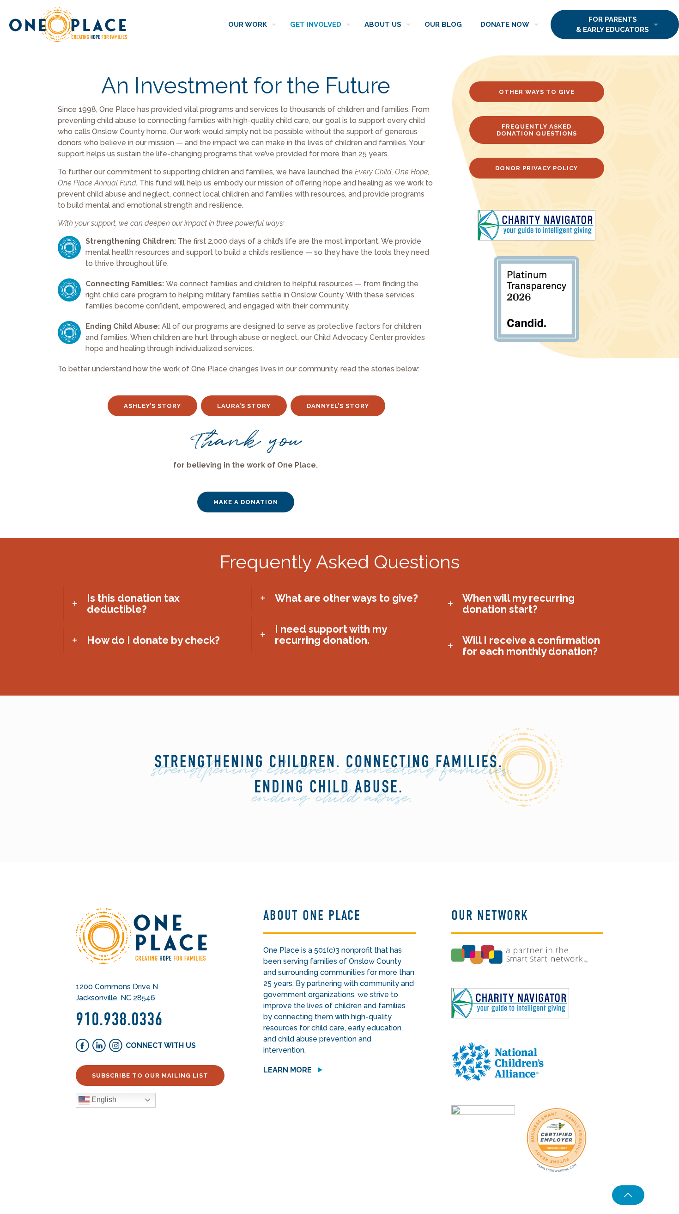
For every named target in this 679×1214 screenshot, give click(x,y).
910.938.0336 (119, 1019)
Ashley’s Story (152, 405)
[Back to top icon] (628, 1195)
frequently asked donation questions (537, 130)
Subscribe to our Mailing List (150, 1075)
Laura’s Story (244, 405)
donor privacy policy (536, 168)
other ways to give (537, 91)
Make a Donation (245, 502)
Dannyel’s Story (338, 405)
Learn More (287, 1070)
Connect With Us (161, 1045)
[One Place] (68, 24)
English (103, 1099)
